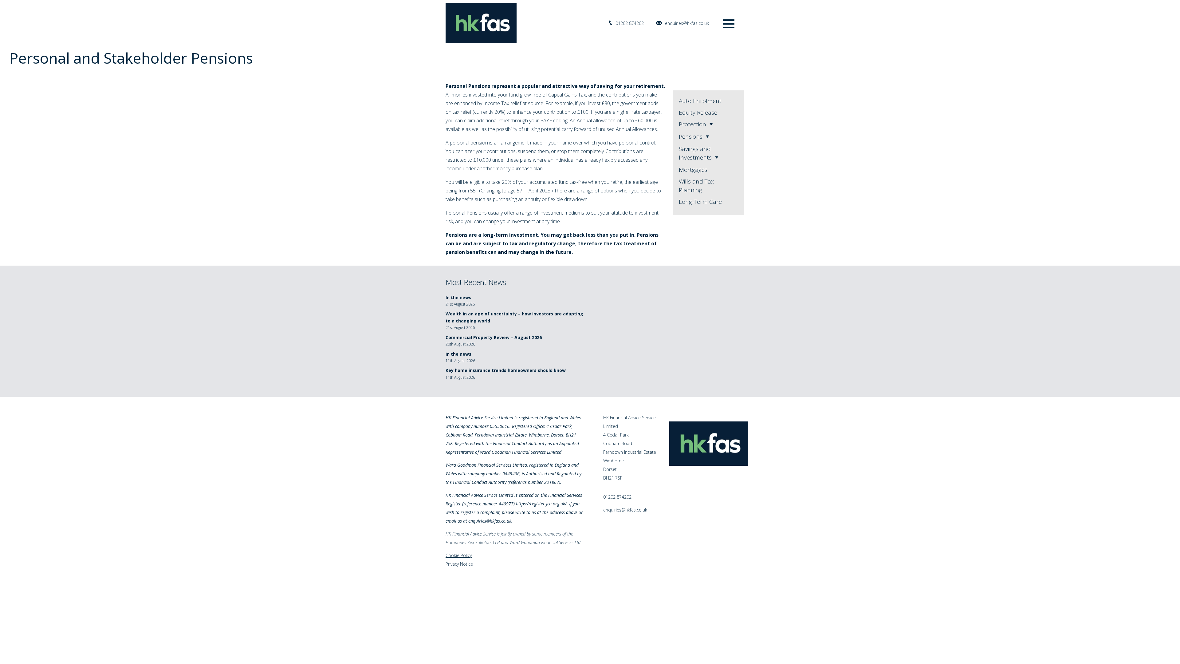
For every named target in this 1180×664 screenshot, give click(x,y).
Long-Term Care (700, 202)
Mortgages (693, 170)
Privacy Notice (459, 564)
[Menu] (728, 23)
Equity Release (698, 113)
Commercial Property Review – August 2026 (494, 337)
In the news (458, 297)
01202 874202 (630, 23)
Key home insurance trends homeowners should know (506, 370)
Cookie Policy (459, 555)
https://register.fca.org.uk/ (541, 504)
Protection (692, 124)
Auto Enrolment (700, 101)
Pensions (690, 136)
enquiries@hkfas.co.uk (687, 23)
